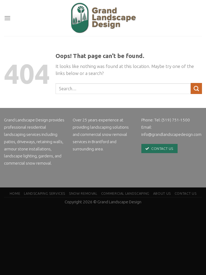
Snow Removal (83, 193)
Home (15, 193)
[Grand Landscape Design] (103, 18)
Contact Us (185, 193)
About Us (162, 193)
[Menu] (7, 18)
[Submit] (196, 88)
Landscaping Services (44, 193)
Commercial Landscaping (125, 193)
